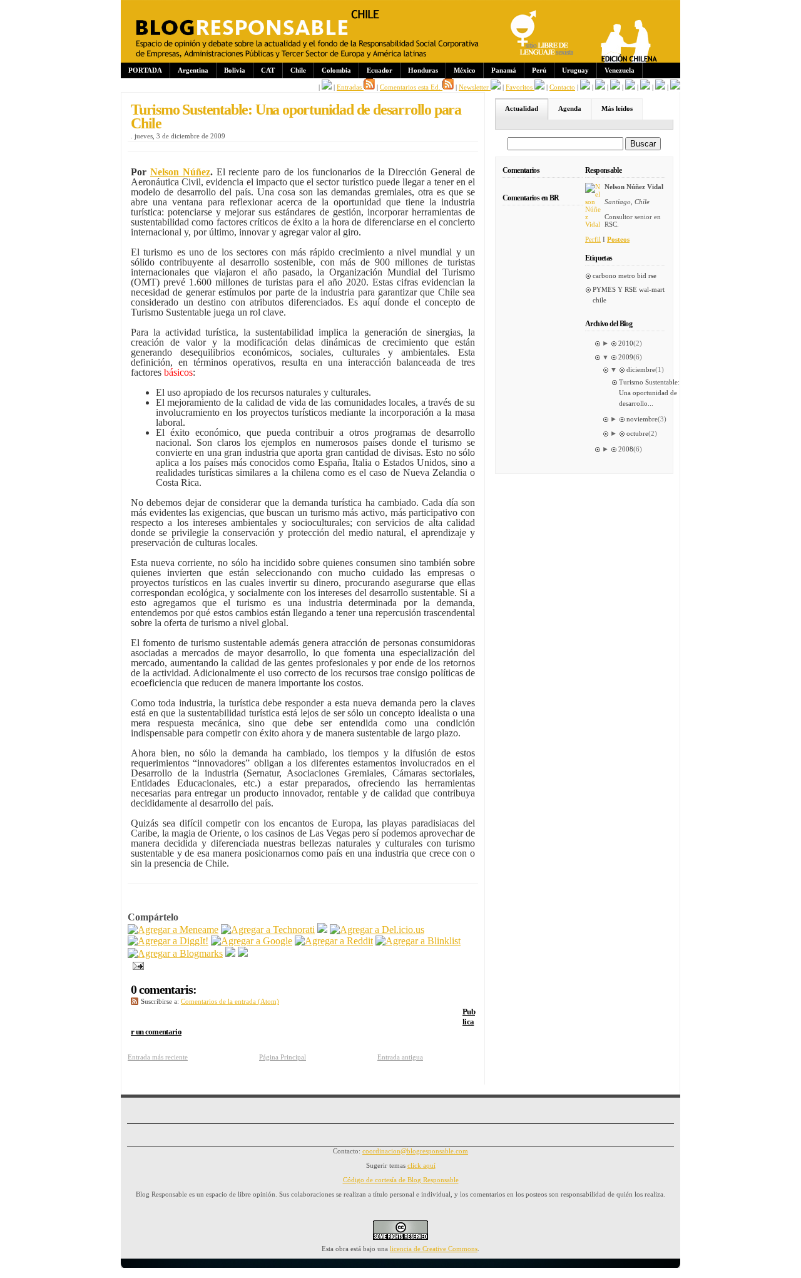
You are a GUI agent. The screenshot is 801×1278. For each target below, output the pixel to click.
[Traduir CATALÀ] (660, 87)
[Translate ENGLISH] (630, 87)
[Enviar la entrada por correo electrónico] (136, 964)
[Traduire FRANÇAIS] (615, 87)
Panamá (503, 70)
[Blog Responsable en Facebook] (327, 87)
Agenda (569, 108)
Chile (298, 70)
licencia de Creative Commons (433, 1248)
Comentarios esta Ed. (411, 87)
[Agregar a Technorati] (268, 929)
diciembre (640, 369)
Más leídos (617, 108)
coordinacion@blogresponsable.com (415, 1151)
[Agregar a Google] (251, 940)
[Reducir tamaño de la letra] (600, 87)
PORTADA (145, 70)
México (465, 70)
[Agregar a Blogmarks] (175, 953)
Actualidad (521, 108)
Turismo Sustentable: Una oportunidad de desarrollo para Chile (296, 116)
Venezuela (620, 70)
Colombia (336, 70)
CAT (268, 70)
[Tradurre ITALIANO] (675, 87)
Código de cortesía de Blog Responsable (401, 1179)
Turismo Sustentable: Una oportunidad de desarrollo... (649, 392)
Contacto (562, 87)
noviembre (642, 419)
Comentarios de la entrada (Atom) (230, 1001)
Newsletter (475, 87)
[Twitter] (243, 953)
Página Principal (282, 1057)
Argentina (193, 70)
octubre (637, 433)
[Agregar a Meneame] (173, 929)
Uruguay (575, 70)
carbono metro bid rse (624, 275)
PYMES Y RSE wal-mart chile (629, 295)
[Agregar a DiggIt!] (168, 940)
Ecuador (379, 70)
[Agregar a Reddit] (334, 940)
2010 (625, 343)
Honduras (423, 70)
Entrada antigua (400, 1057)
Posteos (618, 239)
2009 (625, 357)
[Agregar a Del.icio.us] (377, 929)
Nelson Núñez (180, 172)
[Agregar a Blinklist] (418, 940)
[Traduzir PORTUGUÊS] (645, 87)
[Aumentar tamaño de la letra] (585, 87)
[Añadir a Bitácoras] (322, 929)
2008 (625, 449)
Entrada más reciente (158, 1057)
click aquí (421, 1165)
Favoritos (520, 87)
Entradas (350, 87)
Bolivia (234, 70)
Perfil (593, 239)
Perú (539, 70)
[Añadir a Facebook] (230, 953)
